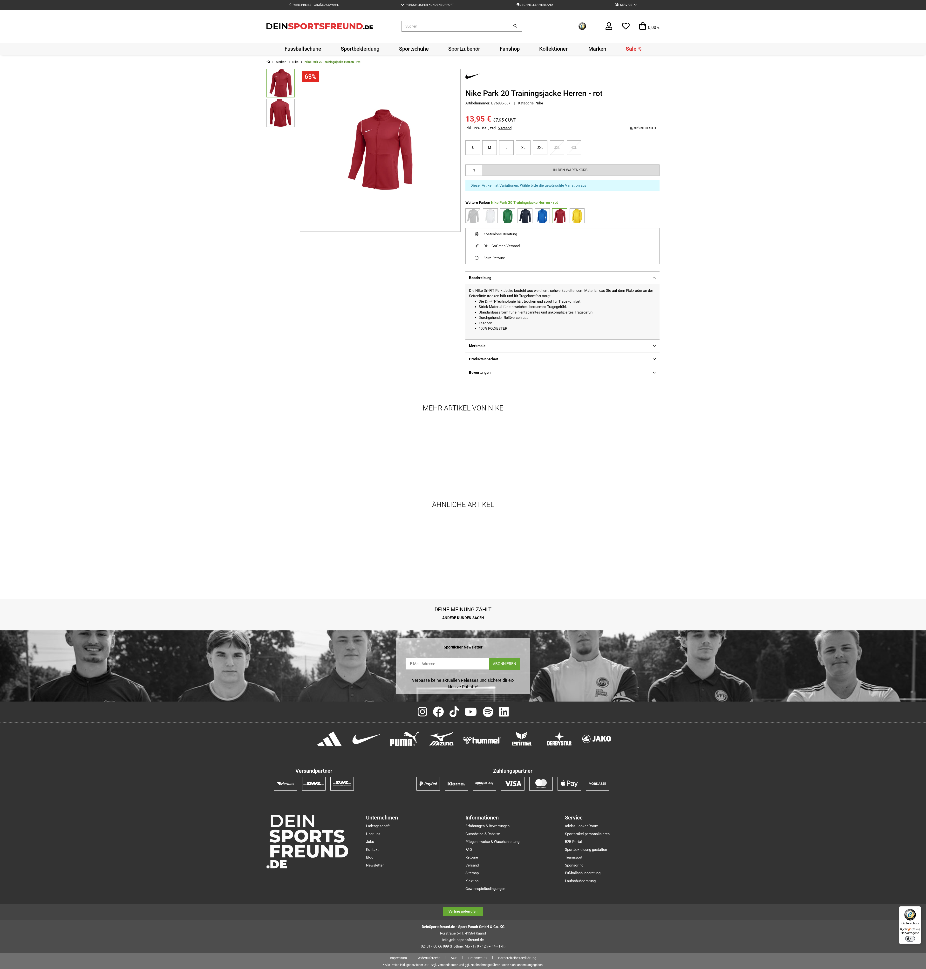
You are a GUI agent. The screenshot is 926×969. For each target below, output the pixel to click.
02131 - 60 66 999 (435, 946)
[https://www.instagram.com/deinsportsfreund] (422, 712)
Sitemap (472, 873)
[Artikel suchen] (515, 26)
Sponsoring (574, 865)
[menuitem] (302, 49)
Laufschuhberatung (580, 881)
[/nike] (367, 739)
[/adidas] (329, 739)
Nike (539, 103)
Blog (369, 857)
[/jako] (596, 739)
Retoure (471, 857)
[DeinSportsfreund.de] (319, 26)
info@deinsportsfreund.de (463, 940)
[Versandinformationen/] (285, 783)
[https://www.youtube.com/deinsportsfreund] (471, 712)
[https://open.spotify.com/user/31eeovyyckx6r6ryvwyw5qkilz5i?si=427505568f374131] (488, 712)
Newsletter (375, 865)
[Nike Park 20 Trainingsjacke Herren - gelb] (577, 215)
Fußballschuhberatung (582, 873)
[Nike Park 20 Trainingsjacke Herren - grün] (507, 215)
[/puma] (404, 739)
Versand (504, 128)
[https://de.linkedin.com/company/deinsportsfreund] (503, 712)
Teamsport (573, 857)
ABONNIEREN (504, 664)
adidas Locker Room (581, 826)
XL (525, 147)
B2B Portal (573, 841)
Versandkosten (447, 965)
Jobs (370, 841)
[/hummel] (482, 740)
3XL (559, 147)
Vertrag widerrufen (463, 911)
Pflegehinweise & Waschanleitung (492, 841)
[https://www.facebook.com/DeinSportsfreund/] (438, 712)
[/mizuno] (441, 739)
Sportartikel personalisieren (587, 834)
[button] (626, 5)
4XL (576, 147)
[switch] (910, 939)
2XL (542, 147)
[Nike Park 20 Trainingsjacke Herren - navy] (524, 215)
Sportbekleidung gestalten (586, 849)
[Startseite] (268, 62)
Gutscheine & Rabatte (482, 834)
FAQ (468, 849)
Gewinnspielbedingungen (485, 889)
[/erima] (522, 739)
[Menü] (918, 909)
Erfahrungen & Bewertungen (487, 826)
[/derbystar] (559, 739)
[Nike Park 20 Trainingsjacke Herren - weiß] (490, 215)
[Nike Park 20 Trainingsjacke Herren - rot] (559, 215)
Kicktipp (471, 881)
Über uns (373, 834)
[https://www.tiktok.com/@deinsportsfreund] (454, 712)
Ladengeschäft (378, 826)
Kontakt (372, 849)
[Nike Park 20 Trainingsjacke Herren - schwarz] (472, 215)
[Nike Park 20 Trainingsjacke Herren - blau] (542, 215)
